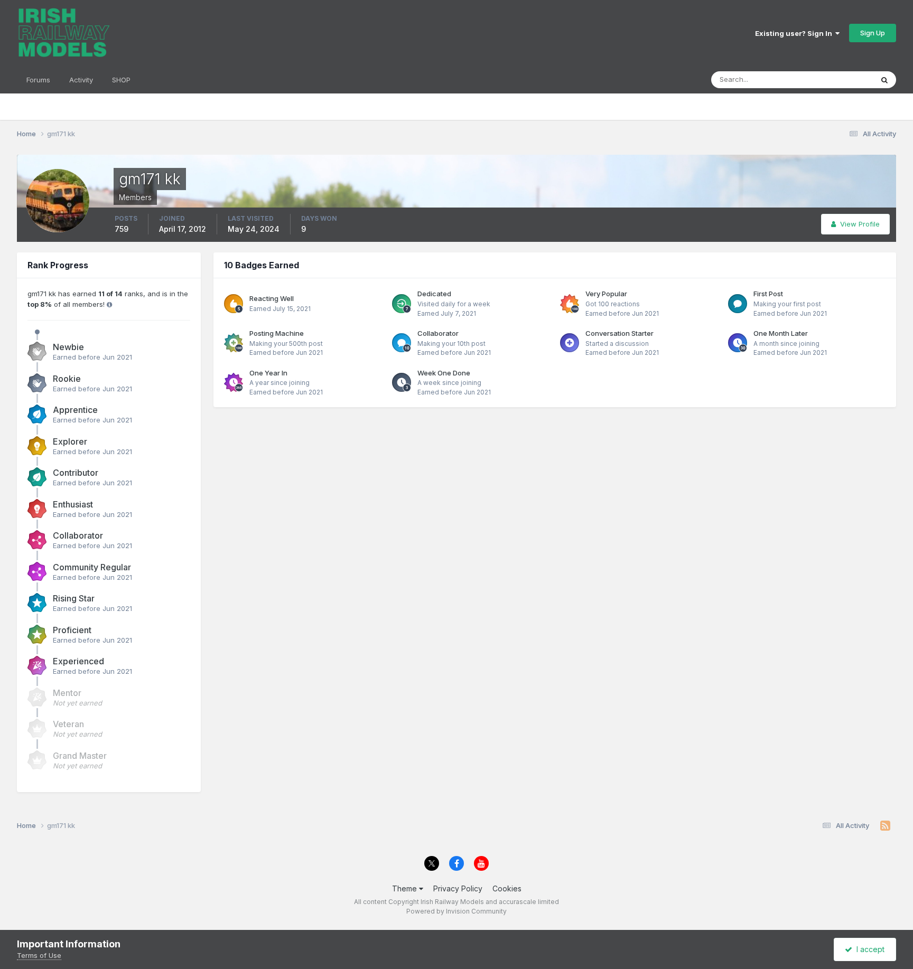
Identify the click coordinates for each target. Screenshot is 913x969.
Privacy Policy (457, 888)
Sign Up (872, 33)
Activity (81, 80)
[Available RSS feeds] (885, 826)
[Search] (884, 79)
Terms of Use (39, 955)
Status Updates (834, 79)
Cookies (506, 888)
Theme (405, 888)
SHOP (121, 80)
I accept (868, 949)
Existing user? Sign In (795, 33)
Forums (38, 80)
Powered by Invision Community (456, 911)
